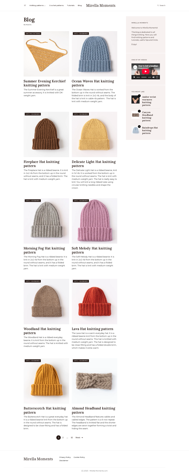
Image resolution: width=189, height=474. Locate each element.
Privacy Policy (65, 457)
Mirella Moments (100, 5)
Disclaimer (63, 460)
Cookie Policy (79, 457)
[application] (145, 71)
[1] (135, 99)
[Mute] (153, 77)
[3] (135, 130)
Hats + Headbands (81, 33)
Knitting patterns (33, 33)
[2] (135, 115)
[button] (25, 5)
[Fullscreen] (157, 77)
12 (72, 437)
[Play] (134, 77)
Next (78, 437)
